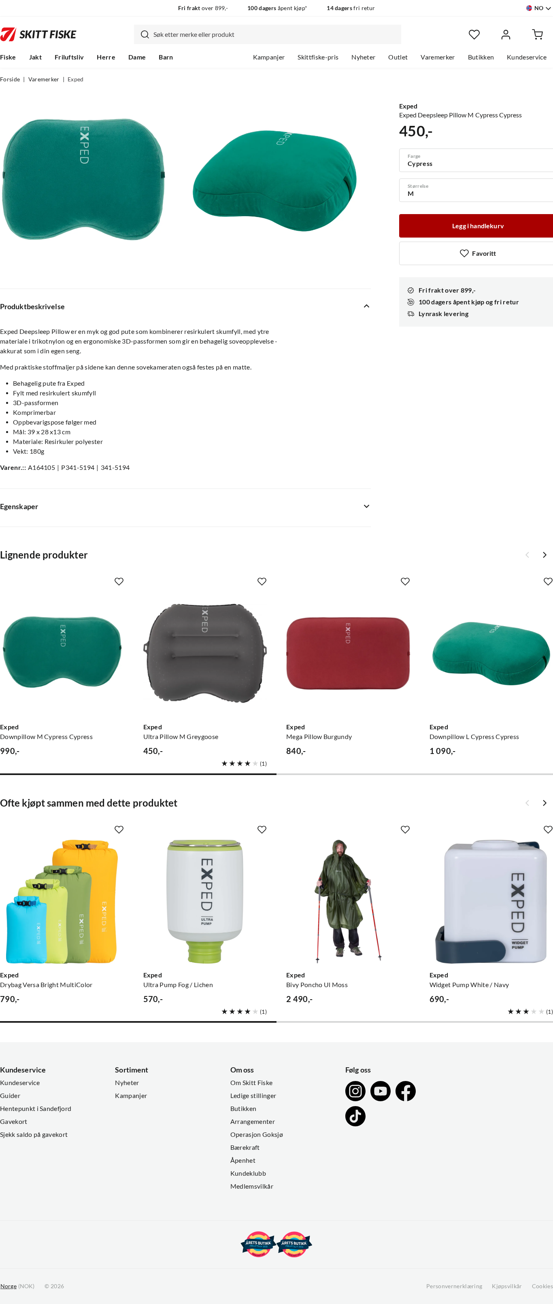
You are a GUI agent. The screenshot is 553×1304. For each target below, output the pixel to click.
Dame (137, 57)
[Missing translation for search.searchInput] (141, 34)
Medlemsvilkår (251, 1186)
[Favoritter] (474, 34)
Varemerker (438, 57)
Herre (106, 57)
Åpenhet (242, 1160)
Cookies (542, 1286)
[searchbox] (275, 34)
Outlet (398, 57)
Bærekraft (245, 1147)
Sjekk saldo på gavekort (34, 1134)
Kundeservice (527, 57)
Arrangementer (252, 1121)
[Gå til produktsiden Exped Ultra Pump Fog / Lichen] (205, 902)
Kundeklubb (248, 1173)
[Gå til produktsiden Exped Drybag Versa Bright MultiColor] (62, 902)
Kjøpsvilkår (507, 1286)
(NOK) (17, 1286)
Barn (166, 57)
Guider (10, 1095)
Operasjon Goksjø (256, 1134)
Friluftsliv (69, 57)
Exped (76, 79)
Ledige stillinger (253, 1095)
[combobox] (267, 34)
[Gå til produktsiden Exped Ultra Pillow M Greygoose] (205, 654)
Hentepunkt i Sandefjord (35, 1108)
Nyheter (363, 57)
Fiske (8, 57)
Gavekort (14, 1121)
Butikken (481, 57)
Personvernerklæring (454, 1286)
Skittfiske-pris (318, 57)
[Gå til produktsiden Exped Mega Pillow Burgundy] (348, 654)
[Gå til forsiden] (38, 34)
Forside (10, 79)
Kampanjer (269, 57)
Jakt (35, 57)
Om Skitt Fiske (251, 1082)
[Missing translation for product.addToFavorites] (119, 581)
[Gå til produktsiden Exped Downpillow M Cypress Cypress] (62, 654)
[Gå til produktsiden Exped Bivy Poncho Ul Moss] (348, 902)
